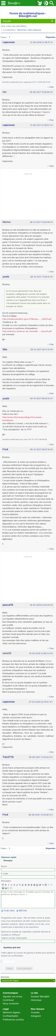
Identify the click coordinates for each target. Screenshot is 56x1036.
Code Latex (9, 910)
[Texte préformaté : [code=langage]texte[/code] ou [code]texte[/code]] (48, 885)
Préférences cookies (13, 1019)
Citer (51, 87)
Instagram (36, 1016)
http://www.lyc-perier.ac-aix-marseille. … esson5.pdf (27, 331)
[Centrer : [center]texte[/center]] (31, 885)
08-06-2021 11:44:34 (39, 757)
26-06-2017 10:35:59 (40, 92)
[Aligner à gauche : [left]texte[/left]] (25, 885)
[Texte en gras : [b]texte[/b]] (5, 885)
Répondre (50, 37)
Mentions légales (11, 1012)
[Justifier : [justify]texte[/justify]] (33, 885)
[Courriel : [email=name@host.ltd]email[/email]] (5, 888)
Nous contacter (11, 1003)
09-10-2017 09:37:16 (40, 449)
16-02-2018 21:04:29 (40, 605)
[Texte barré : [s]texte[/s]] (14, 885)
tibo (5, 349)
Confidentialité (10, 1016)
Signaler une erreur (12, 996)
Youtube (35, 1012)
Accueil (7, 21)
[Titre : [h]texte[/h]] (22, 885)
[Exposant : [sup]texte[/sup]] (16, 885)
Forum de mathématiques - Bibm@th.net (28, 15)
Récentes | (22, 30)
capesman (9, 42)
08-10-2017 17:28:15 (40, 277)
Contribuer (8, 1000)
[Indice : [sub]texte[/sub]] (19, 885)
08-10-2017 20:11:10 (40, 349)
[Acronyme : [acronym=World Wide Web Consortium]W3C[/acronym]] (42, 885)
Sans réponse (34, 30)
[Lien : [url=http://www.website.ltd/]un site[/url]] (2, 888)
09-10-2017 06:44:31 (40, 398)
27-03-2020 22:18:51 (39, 702)
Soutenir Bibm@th (40, 996)
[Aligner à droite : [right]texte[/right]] (28, 885)
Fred (5, 449)
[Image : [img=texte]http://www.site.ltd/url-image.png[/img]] (45, 885)
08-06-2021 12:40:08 (39, 815)
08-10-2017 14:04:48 (40, 222)
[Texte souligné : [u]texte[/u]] (11, 885)
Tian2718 (8, 757)
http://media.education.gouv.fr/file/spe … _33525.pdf (27, 319)
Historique (36, 1000)
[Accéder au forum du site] (39, 3)
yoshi (6, 276)
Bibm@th (14, 3)
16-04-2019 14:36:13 (39, 653)
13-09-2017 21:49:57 (40, 125)
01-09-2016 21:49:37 (40, 42)
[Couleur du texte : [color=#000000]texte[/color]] (36, 885)
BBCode (23, 910)
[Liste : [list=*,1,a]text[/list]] (11, 888)
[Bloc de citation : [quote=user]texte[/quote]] (51, 885)
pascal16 (8, 604)
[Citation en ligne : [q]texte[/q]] (39, 885)
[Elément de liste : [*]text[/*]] (8, 888)
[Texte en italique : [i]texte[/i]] (8, 885)
